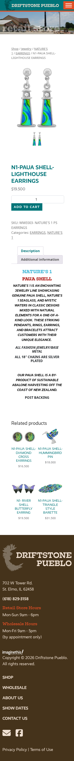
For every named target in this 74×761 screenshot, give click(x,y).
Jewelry (26, 49)
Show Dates (15, 708)
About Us (12, 697)
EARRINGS (23, 53)
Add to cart (27, 207)
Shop (14, 49)
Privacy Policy (14, 749)
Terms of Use (41, 749)
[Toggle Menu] (68, 5)
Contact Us (14, 718)
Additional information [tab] (40, 259)
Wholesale (14, 687)
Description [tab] (30, 251)
